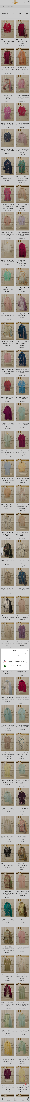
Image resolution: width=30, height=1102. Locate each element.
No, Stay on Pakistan (16, 666)
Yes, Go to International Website (16, 661)
